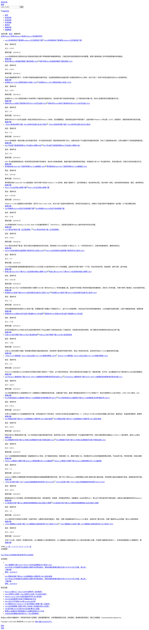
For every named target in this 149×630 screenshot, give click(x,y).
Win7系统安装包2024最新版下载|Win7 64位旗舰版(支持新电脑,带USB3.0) (30, 398)
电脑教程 (8, 30)
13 (25, 546)
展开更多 (39, 36)
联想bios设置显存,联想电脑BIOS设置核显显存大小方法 (24, 611)
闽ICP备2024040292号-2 (43, 622)
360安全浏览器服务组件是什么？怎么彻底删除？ (22, 613)
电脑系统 (8, 27)
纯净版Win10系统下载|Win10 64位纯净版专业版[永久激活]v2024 (27, 293)
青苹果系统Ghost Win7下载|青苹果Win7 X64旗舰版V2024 (25, 166)
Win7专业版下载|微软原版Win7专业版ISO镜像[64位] (23, 145)
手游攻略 (8, 22)
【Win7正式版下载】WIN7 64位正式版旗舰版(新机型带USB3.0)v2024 (29, 482)
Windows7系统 (9, 36)
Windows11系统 (30, 36)
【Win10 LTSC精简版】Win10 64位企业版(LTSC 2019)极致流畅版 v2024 (30, 356)
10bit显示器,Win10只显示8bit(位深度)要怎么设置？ (23, 609)
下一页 (28, 546)
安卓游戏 (8, 18)
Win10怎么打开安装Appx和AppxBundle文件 (20, 601)
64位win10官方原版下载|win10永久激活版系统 (21, 335)
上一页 (7, 546)
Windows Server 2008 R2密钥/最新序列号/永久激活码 (23, 596)
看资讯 (7, 25)
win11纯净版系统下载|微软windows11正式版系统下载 (23, 40)
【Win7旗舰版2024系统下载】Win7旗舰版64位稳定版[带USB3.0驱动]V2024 (31, 524)
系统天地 (4, 2)
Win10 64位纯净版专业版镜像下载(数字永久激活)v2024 (24, 250)
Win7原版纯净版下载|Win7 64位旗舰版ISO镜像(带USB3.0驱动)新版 (28, 419)
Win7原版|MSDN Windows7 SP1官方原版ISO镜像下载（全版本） (28, 604)
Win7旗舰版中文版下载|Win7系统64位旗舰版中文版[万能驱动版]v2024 (29, 440)
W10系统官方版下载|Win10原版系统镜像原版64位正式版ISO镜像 (28, 503)
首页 (6, 15)
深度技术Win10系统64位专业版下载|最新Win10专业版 (24, 314)
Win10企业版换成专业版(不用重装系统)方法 (20, 599)
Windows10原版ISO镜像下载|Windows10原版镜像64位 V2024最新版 (28, 461)
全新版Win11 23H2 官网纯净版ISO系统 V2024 (21, 82)
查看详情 (8, 59)
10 (22, 546)
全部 (2, 36)
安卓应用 (8, 20)
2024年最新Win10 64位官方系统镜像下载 (19, 208)
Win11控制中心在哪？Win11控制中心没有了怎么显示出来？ (26, 594)
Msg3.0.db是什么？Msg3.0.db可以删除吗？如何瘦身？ (24, 592)
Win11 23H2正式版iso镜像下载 (15, 187)
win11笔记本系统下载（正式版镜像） (18, 229)
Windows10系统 (19, 36)
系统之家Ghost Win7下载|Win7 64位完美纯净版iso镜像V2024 (26, 271)
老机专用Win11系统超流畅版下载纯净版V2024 (21, 61)
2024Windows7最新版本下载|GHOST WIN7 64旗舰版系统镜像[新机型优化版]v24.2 (34, 377)
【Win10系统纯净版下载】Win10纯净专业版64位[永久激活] (26, 124)
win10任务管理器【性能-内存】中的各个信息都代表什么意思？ (27, 606)
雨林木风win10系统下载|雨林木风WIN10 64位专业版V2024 (26, 103)
